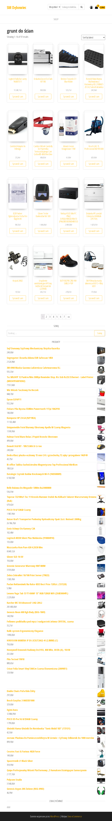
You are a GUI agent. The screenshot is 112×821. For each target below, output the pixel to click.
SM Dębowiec (16, 7)
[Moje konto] (91, 7)
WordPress (55, 816)
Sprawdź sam (17, 96)
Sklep (56, 19)
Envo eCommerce (75, 816)
